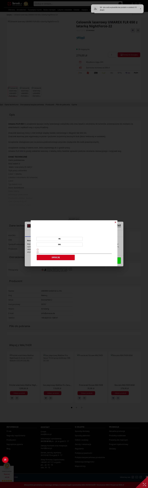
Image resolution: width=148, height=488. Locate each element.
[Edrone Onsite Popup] (74, 244)
